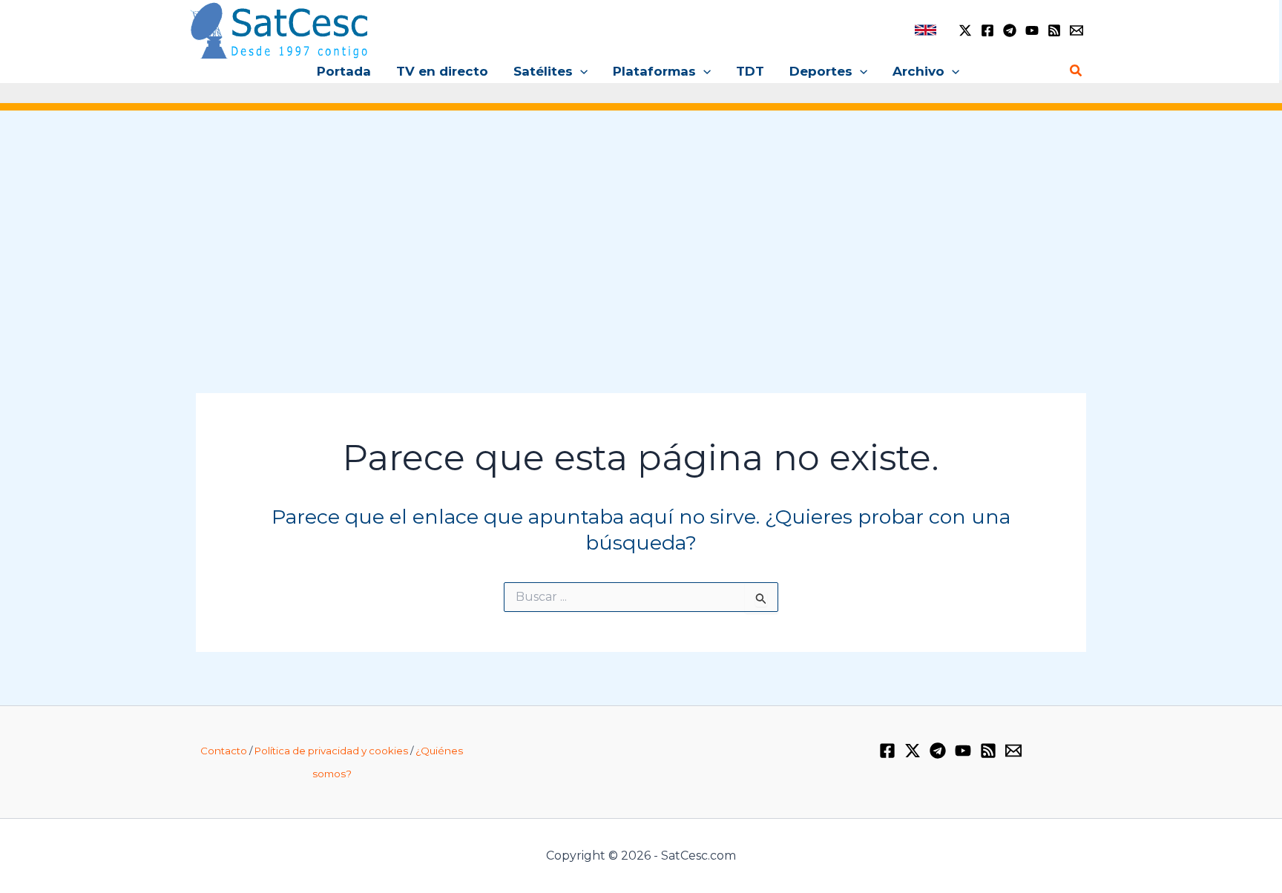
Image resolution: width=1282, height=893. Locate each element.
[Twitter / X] (965, 30)
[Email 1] (1076, 30)
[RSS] (1054, 30)
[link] (925, 30)
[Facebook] (987, 30)
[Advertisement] (641, 236)
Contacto (223, 751)
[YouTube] (1032, 30)
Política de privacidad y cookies (331, 751)
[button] (580, 71)
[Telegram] (1009, 30)
